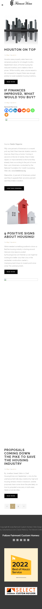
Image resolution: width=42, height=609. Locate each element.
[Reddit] (24, 110)
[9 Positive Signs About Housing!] (21, 211)
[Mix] (28, 110)
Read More (11, 82)
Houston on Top (20, 49)
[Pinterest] (20, 110)
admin (14, 55)
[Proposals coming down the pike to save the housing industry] (21, 362)
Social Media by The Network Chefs (29, 530)
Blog (8, 55)
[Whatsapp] (33, 110)
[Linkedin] (15, 110)
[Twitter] (11, 110)
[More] (6, 115)
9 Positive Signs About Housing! (19, 235)
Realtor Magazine (16, 144)
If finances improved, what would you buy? (20, 93)
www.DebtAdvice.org (18, 171)
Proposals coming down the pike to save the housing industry (20, 457)
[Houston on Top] (21, 30)
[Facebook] (6, 110)
